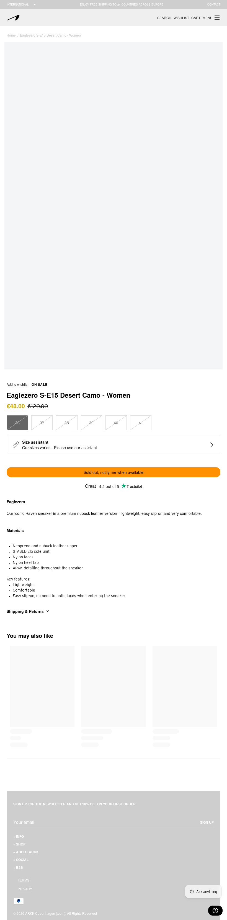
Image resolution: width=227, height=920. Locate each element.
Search (164, 17)
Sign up (207, 822)
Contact (213, 4)
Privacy (25, 888)
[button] (211, 17)
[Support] (215, 911)
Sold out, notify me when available (113, 472)
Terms (23, 880)
